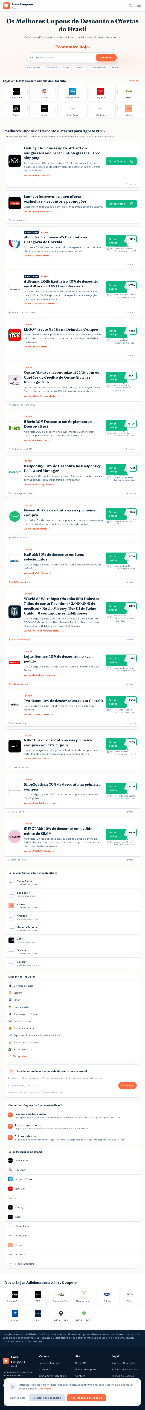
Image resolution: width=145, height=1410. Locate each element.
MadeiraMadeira (98, 67)
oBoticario (51, 67)
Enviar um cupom (85, 1369)
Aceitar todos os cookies (86, 1397)
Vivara (66, 67)
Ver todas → (135, 80)
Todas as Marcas (49, 1363)
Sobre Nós (81, 1363)
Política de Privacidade (125, 1369)
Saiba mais (44, 1388)
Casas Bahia (33, 67)
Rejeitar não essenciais (47, 1397)
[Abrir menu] (139, 5)
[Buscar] (130, 5)
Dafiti (115, 67)
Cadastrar (127, 1085)
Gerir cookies (17, 1397)
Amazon (79, 67)
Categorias (45, 1369)
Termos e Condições (124, 1363)
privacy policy (56, 1092)
